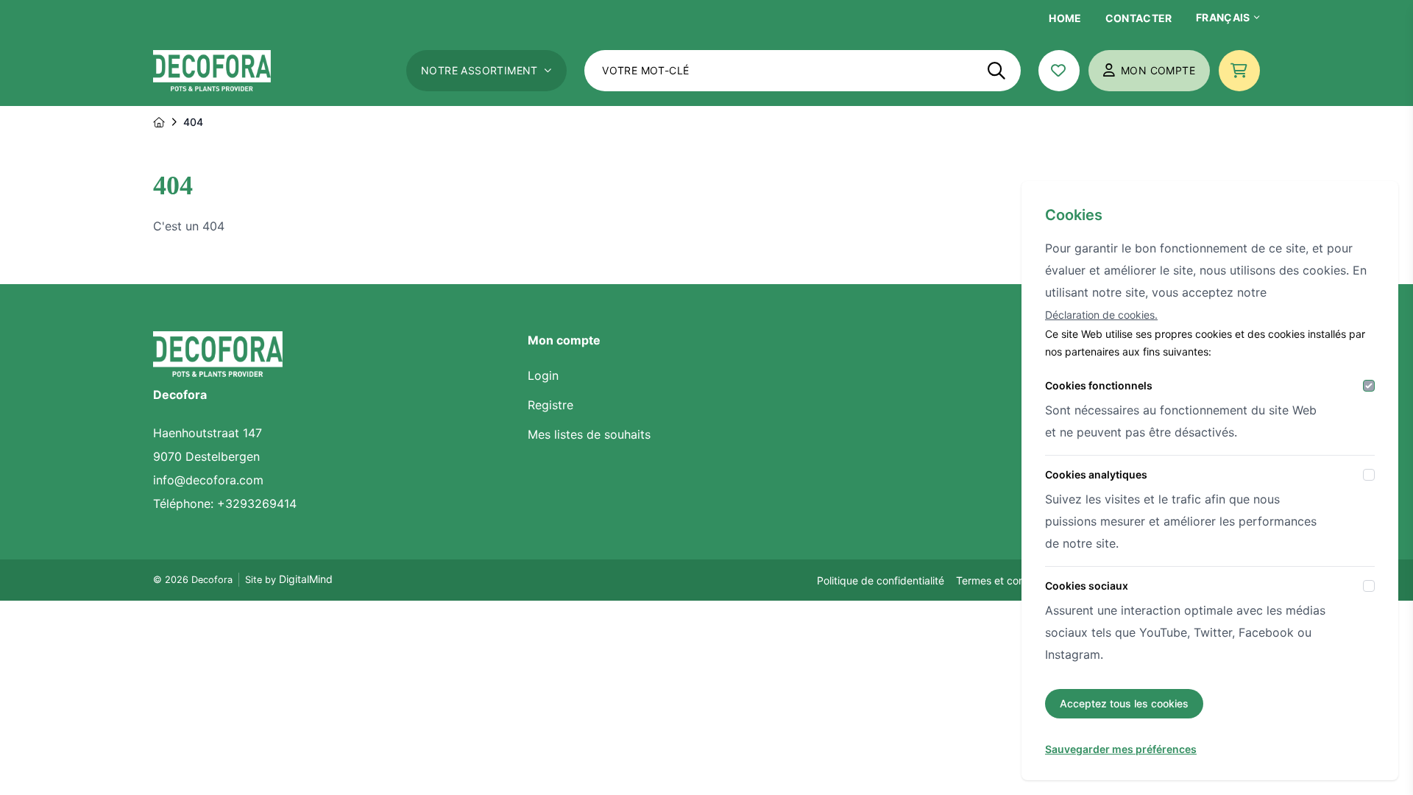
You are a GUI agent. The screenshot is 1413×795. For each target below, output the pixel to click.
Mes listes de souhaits (589, 434)
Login (543, 375)
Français (1223, 17)
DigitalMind (306, 579)
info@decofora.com (208, 480)
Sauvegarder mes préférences (1121, 749)
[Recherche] (996, 70)
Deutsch (1218, 137)
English (1215, 107)
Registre (550, 405)
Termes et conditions (1006, 580)
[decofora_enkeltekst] (212, 70)
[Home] (159, 122)
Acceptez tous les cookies (1124, 703)
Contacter (1138, 18)
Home (1065, 18)
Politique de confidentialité (880, 580)
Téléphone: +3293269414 (225, 503)
